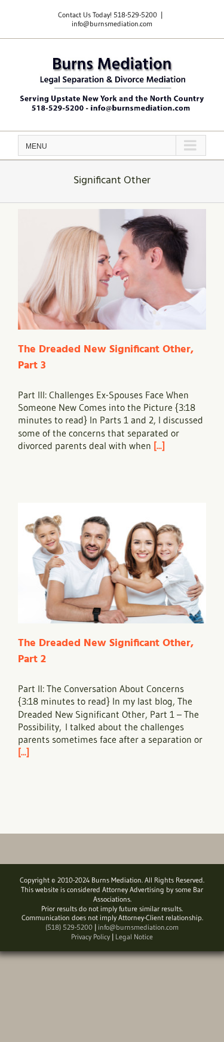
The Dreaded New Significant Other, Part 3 (106, 357)
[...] (159, 445)
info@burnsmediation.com (112, 23)
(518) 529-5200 (69, 927)
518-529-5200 (135, 14)
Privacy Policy (90, 936)
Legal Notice (134, 936)
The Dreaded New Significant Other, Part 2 (106, 651)
